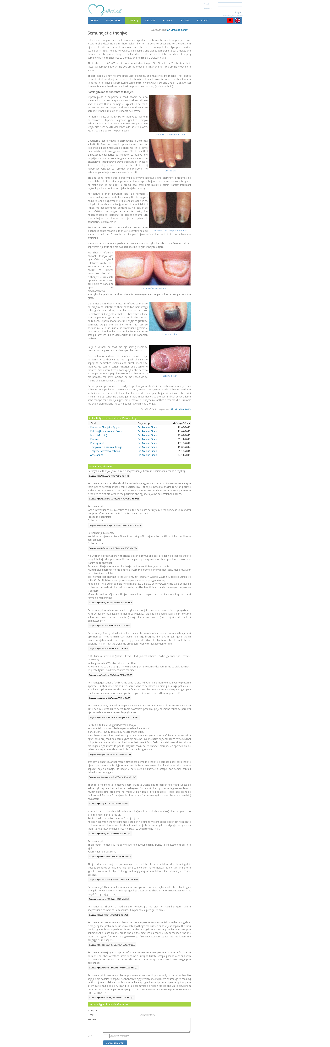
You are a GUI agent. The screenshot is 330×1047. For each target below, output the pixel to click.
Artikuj (133, 20)
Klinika (167, 20)
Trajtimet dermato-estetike (105, 451)
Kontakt (203, 20)
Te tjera (184, 20)
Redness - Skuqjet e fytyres (105, 427)
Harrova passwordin (232, 15)
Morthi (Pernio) (98, 435)
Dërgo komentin (115, 1042)
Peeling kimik (97, 443)
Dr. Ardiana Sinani (177, 29)
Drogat (150, 20)
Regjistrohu (113, 20)
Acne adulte (96, 455)
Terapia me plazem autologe (106, 447)
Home (94, 20)
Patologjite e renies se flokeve (107, 431)
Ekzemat (95, 439)
